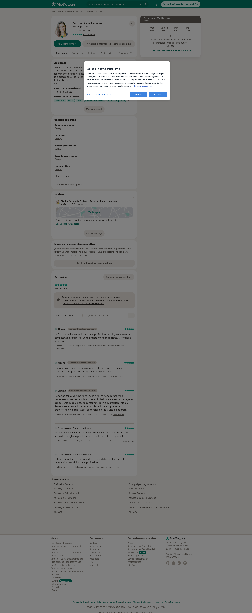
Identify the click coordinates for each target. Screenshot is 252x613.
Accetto (158, 94)
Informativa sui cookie (142, 86)
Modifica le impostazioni (99, 94)
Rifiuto (138, 94)
